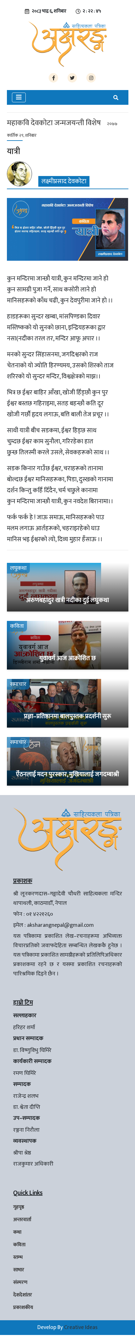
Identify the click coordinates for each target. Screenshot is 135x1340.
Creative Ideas (81, 1327)
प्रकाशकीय (23, 1307)
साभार (18, 1270)
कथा (17, 1232)
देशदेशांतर (22, 1295)
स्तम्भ (18, 1257)
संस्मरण (20, 1282)
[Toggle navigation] (19, 97)
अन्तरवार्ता (22, 1219)
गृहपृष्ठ (18, 1207)
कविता (19, 1245)
